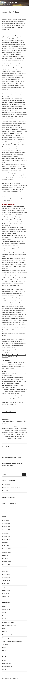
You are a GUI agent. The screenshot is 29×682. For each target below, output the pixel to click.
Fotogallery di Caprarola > (9, 412)
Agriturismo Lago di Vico (8, 497)
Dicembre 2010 (6, 561)
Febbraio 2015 (6, 526)
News (3, 628)
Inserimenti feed (6, 663)
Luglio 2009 (5, 584)
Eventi (4, 619)
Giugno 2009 (5, 587)
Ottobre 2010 (6, 565)
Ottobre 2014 (6, 530)
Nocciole (4, 631)
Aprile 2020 (5, 520)
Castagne (5, 606)
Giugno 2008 (5, 596)
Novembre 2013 (6, 539)
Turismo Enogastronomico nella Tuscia (12, 641)
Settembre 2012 (6, 552)
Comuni (6, 446)
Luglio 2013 (5, 546)
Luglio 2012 (5, 555)
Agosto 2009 (6, 580)
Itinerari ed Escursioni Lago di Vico (11, 487)
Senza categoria (6, 638)
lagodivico (20, 9)
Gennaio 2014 (6, 536)
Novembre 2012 (6, 549)
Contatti (4, 494)
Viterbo (4, 650)
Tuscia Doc (5, 644)
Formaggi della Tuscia (8, 622)
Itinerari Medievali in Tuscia (9, 625)
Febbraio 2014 (6, 533)
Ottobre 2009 (6, 577)
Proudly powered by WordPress (10, 678)
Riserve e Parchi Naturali (8, 634)
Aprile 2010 (5, 571)
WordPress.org (6, 670)
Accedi (4, 660)
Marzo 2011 (5, 558)
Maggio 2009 (6, 590)
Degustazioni (5, 615)
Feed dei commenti (7, 666)
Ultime (4, 647)
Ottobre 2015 (6, 523)
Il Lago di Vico (6, 484)
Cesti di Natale (6, 609)
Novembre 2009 (6, 574)
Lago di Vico (9, 2)
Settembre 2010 (6, 568)
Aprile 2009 (5, 593)
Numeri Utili (5, 491)
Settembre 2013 (6, 542)
